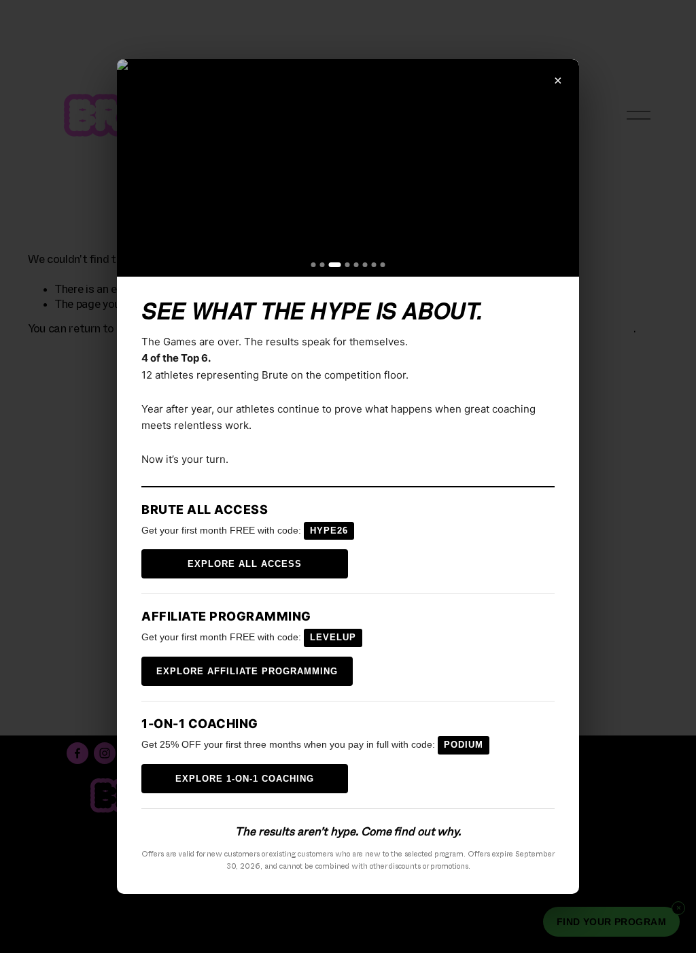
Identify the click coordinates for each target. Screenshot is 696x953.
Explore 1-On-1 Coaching (244, 779)
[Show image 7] (374, 264)
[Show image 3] (335, 264)
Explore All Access (245, 564)
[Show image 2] (322, 264)
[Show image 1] (313, 264)
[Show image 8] (383, 264)
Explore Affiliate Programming (247, 671)
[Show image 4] (347, 264)
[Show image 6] (365, 264)
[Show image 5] (356, 264)
